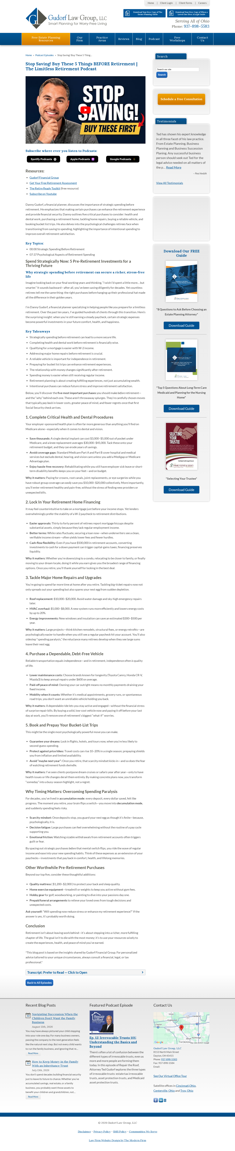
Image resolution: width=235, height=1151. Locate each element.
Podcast (154, 39)
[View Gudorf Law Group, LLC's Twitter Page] (165, 1100)
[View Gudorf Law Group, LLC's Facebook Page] (155, 1101)
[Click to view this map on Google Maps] (181, 1043)
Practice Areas (102, 39)
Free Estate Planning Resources (46, 39)
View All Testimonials (169, 183)
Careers (202, 2)
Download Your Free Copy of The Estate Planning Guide (147, 13)
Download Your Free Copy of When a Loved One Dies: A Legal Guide (192, 13)
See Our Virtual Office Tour (170, 1076)
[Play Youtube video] (85, 110)
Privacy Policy (102, 1131)
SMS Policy (119, 1131)
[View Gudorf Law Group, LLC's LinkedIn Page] (161, 1101)
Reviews (123, 39)
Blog (139, 39)
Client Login (166, 2)
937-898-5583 (196, 26)
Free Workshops (177, 39)
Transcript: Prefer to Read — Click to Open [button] (57, 972)
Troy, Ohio (186, 1090)
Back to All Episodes (39, 982)
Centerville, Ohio (164, 1090)
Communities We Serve (143, 1131)
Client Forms (185, 2)
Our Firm (79, 39)
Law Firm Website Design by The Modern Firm (117, 1140)
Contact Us (202, 39)
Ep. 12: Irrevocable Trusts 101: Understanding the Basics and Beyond (113, 1042)
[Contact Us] (181, 99)
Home (151, 2)
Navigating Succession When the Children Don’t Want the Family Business (55, 1018)
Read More (173, 167)
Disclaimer (84, 1131)
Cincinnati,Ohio (186, 1085)
